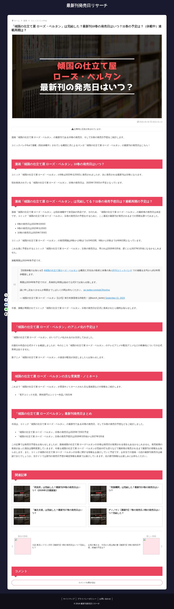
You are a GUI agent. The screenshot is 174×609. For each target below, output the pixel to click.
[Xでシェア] (6, 295)
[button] (6, 314)
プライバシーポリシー (87, 599)
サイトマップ (69, 599)
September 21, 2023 (115, 298)
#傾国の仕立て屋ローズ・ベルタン (61, 270)
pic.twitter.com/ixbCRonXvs (96, 290)
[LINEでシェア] (6, 309)
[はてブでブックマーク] (6, 305)
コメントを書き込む (87, 582)
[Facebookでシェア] (6, 300)
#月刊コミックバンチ (121, 270)
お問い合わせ (105, 599)
